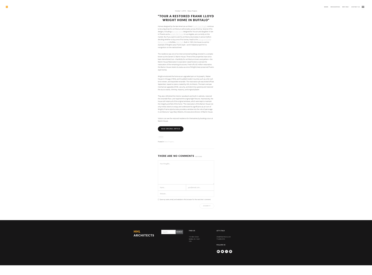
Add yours (198, 156)
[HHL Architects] (11, 7)
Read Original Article (170, 129)
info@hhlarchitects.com (224, 237)
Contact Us (355, 6)
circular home (178, 31)
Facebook (218, 251)
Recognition (335, 6)
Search (179, 232)
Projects (194, 11)
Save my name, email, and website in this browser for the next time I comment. (185, 199)
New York (179, 42)
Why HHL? (345, 6)
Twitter (222, 251)
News (189, 11)
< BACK (160, 137)
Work (326, 6)
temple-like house (176, 34)
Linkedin (230, 251)
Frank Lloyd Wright (200, 26)
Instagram (226, 251)
